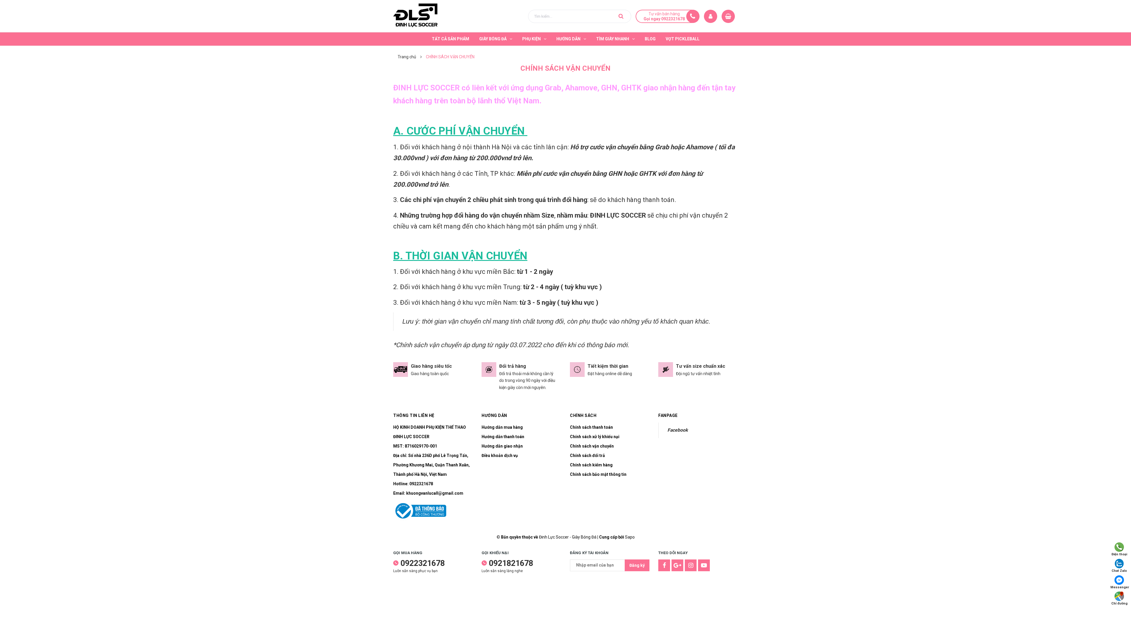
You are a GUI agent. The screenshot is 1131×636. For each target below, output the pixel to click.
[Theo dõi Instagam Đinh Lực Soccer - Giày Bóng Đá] (691, 565)
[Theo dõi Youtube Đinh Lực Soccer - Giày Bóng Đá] (704, 565)
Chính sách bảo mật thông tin (598, 474)
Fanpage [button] (668, 415)
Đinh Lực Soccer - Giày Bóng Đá (567, 537)
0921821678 (511, 563)
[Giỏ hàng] (728, 16)
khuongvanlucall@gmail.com (434, 493)
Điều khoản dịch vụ (500, 455)
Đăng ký (637, 565)
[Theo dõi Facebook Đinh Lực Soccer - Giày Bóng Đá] (664, 565)
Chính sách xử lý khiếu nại (594, 436)
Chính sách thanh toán (591, 427)
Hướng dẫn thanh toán (503, 436)
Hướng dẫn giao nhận (502, 446)
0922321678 (421, 483)
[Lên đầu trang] (1119, 622)
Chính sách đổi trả (587, 455)
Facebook (677, 430)
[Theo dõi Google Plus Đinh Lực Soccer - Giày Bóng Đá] (677, 565)
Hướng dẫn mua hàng (502, 427)
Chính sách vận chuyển (592, 446)
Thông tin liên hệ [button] (413, 415)
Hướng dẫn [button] (494, 415)
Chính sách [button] (583, 415)
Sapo (630, 537)
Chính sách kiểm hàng (591, 465)
